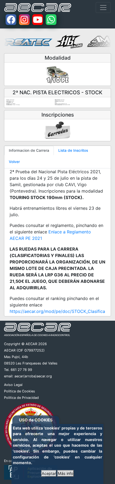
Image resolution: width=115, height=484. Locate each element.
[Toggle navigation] (103, 7)
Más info (65, 473)
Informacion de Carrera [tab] (29, 150)
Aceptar (49, 473)
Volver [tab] (14, 162)
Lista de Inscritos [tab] (73, 150)
